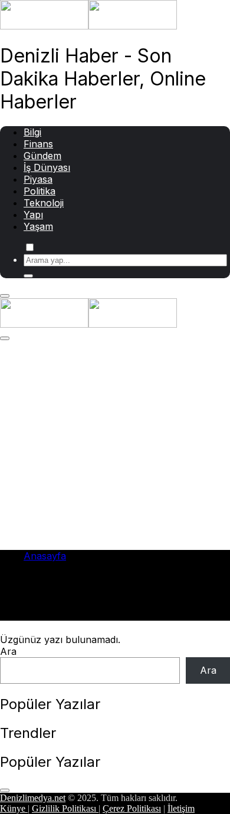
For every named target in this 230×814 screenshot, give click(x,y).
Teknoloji (44, 203)
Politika (39, 191)
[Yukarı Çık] (4, 790)
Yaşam (38, 226)
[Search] (28, 276)
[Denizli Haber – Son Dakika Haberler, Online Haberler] (88, 26)
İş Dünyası (47, 167)
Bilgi (32, 132)
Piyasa (38, 179)
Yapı (33, 214)
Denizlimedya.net (32, 798)
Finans (38, 144)
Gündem (42, 156)
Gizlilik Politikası (65, 808)
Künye (14, 808)
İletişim (181, 808)
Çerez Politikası (132, 808)
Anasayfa (45, 556)
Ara (8, 651)
